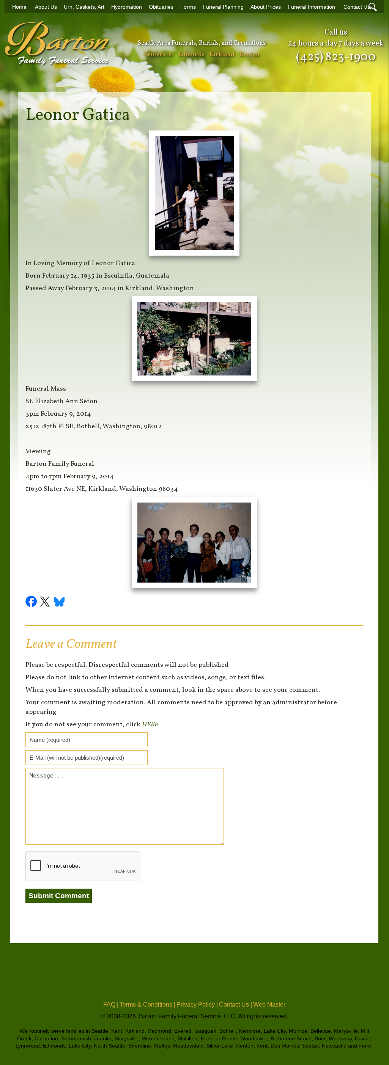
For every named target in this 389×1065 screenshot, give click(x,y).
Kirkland (222, 54)
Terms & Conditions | (147, 1004)
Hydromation (126, 7)
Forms (188, 7)
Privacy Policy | (197, 1004)
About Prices (265, 7)
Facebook (32, 602)
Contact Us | (235, 1004)
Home (19, 7)
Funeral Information (311, 7)
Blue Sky (59, 602)
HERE (150, 724)
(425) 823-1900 (335, 57)
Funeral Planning (223, 7)
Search (372, 7)
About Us (46, 7)
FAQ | (110, 1004)
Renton (249, 54)
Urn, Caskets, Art (84, 7)
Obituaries (161, 7)
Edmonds (191, 54)
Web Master (269, 1004)
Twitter (46, 602)
